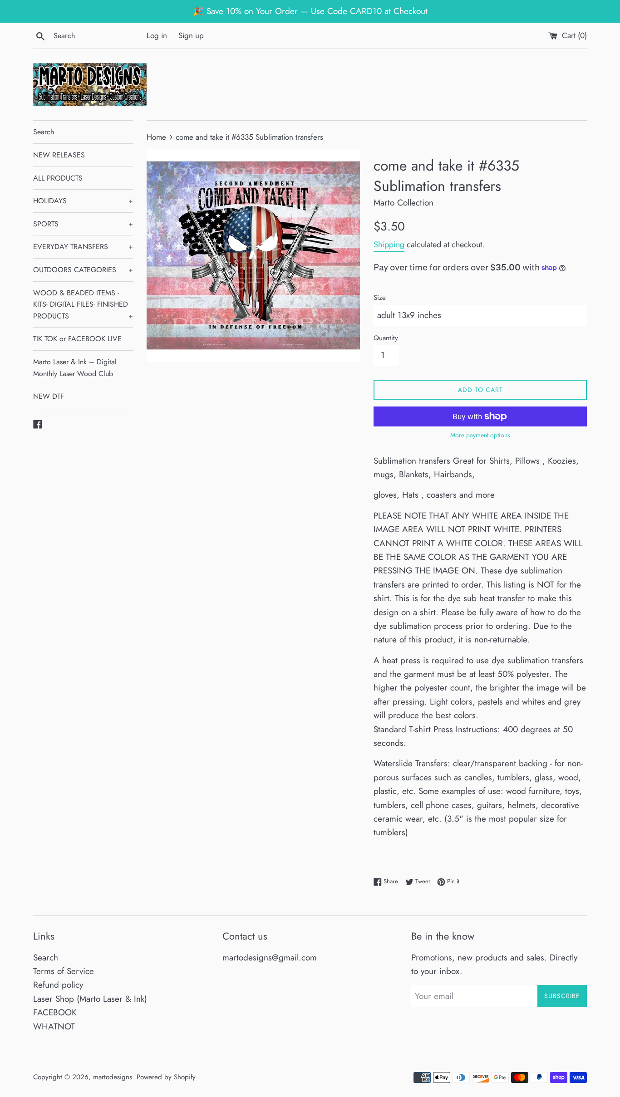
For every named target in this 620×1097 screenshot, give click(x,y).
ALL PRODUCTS (58, 178)
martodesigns (112, 1077)
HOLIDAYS (83, 201)
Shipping (389, 244)
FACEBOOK (55, 1012)
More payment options (480, 435)
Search (43, 132)
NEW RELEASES (59, 155)
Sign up (191, 35)
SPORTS (83, 224)
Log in (157, 35)
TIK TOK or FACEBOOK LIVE (77, 338)
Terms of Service (63, 971)
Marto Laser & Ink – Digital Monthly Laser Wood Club (75, 368)
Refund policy (58, 985)
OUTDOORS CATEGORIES (83, 269)
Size (380, 298)
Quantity (386, 338)
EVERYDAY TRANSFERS (83, 246)
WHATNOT (54, 1026)
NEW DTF (48, 396)
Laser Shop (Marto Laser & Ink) (90, 999)
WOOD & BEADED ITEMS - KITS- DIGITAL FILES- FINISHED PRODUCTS (83, 304)
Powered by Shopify (166, 1077)
